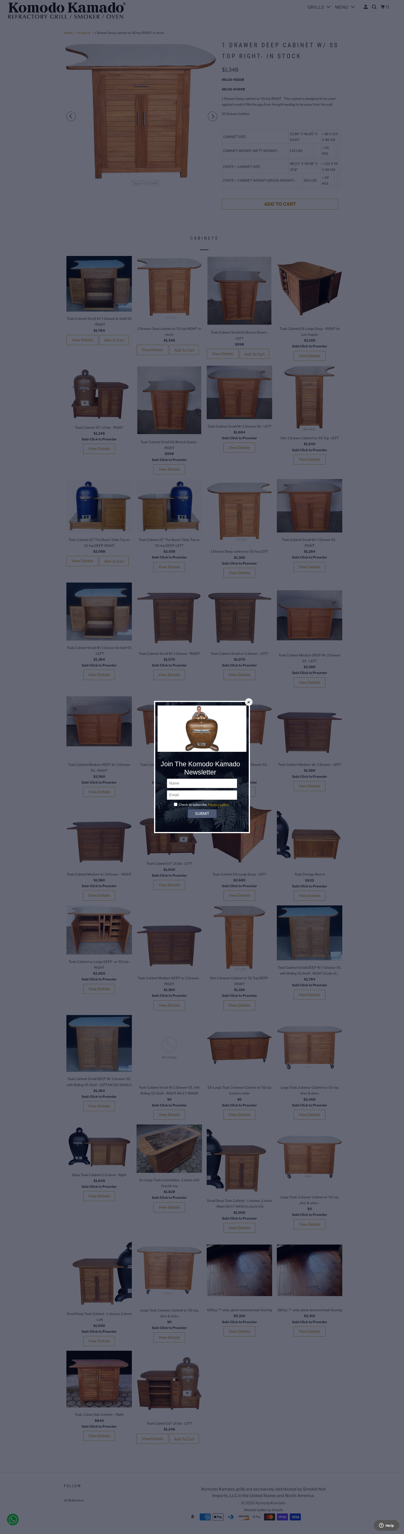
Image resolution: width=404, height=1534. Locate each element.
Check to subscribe (193, 805)
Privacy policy (218, 805)
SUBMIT (202, 813)
